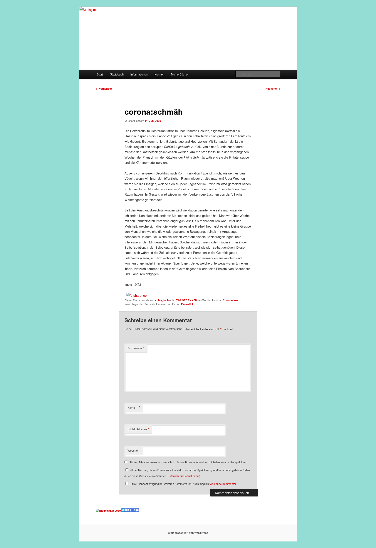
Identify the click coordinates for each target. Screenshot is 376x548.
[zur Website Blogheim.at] (108, 511)
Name (134, 407)
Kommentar (136, 348)
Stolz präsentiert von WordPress (188, 533)
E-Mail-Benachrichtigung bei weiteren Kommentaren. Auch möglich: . (183, 484)
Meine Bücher (179, 74)
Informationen (139, 74)
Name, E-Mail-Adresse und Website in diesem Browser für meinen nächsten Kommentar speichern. (188, 462)
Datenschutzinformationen (183, 476)
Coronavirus (230, 300)
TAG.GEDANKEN (186, 300)
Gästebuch (117, 74)
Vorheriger (104, 88)
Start (100, 74)
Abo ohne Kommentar (223, 484)
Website (133, 450)
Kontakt (159, 74)
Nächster (272, 88)
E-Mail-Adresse (139, 429)
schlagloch (162, 300)
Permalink (187, 304)
